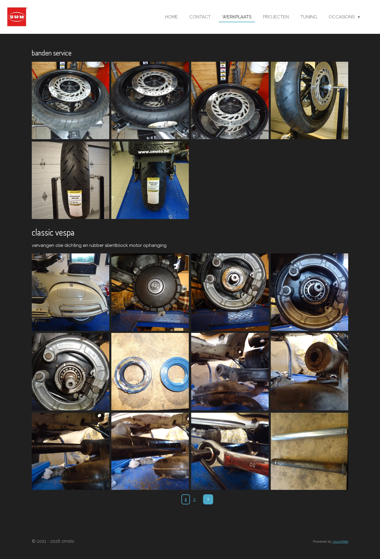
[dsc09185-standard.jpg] (309, 292)
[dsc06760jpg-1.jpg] (230, 100)
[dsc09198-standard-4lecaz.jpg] (309, 451)
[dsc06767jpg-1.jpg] (70, 180)
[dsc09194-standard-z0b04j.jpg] (70, 451)
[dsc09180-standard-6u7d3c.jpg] (70, 292)
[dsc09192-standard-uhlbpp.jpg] (230, 371)
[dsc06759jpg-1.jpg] (70, 100)
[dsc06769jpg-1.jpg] (150, 180)
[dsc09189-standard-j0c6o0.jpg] (150, 371)
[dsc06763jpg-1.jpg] (309, 100)
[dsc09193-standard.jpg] (309, 371)
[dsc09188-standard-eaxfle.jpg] (70, 371)
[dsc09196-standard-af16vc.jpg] (230, 451)
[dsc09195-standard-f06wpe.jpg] (150, 451)
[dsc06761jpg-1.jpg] (150, 100)
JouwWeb (340, 541)
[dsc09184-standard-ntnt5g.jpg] (230, 292)
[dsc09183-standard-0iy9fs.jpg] (150, 292)
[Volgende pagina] (208, 499)
